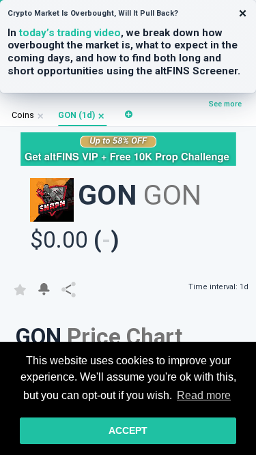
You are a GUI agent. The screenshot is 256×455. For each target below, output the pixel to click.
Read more (204, 395)
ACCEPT (128, 430)
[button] (101, 115)
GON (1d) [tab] (76, 115)
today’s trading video (70, 33)
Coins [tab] (23, 115)
